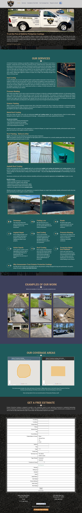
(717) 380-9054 (23, 501)
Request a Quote (54, 3)
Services (24, 3)
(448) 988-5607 (59, 499)
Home (18, 3)
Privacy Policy (41, 490)
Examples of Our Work (32, 3)
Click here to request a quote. (14, 44)
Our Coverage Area (44, 3)
